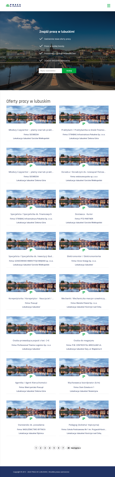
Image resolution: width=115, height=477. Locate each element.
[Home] (13, 5)
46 (68, 448)
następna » (76, 448)
